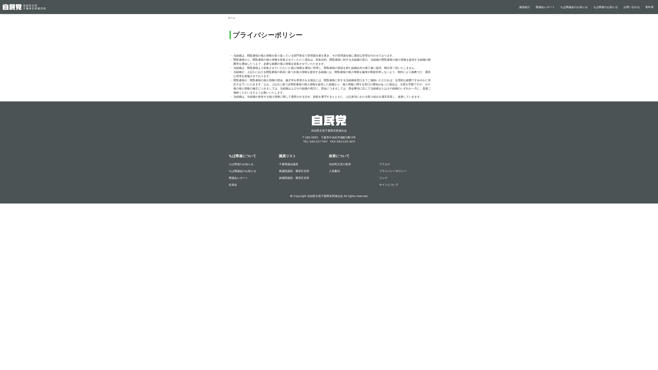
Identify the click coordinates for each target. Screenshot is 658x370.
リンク (383, 178)
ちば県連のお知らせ (605, 7)
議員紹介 (524, 7)
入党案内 (334, 171)
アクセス (384, 164)
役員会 (233, 184)
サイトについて (388, 184)
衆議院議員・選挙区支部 (294, 171)
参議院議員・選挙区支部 (294, 178)
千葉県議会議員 (288, 164)
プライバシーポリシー (393, 171)
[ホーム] (24, 7)
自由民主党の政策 (340, 164)
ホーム (231, 17)
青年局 (649, 7)
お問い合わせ (631, 7)
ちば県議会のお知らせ (574, 7)
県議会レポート (545, 7)
